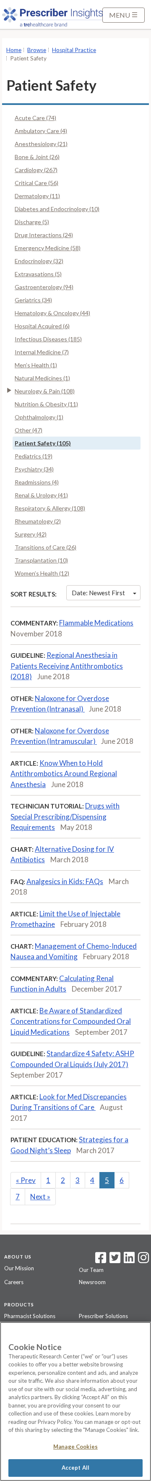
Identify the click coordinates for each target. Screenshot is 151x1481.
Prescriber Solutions (103, 1316)
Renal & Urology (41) (41, 495)
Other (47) (28, 430)
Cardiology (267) (36, 169)
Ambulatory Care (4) (41, 130)
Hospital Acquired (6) (42, 326)
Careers (13, 1282)
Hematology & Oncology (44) (52, 313)
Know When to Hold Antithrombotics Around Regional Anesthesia (63, 774)
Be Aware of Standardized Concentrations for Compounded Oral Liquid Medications (70, 1021)
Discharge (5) (32, 221)
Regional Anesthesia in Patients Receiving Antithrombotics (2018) (66, 666)
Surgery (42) (31, 534)
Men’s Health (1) (36, 365)
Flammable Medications (96, 622)
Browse (36, 50)
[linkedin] (129, 1260)
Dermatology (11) (37, 195)
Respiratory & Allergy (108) (50, 508)
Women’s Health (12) (42, 573)
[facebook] (100, 1260)
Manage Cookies (75, 1446)
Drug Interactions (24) (44, 234)
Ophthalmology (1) (39, 417)
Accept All (75, 1467)
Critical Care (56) (36, 182)
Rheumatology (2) (38, 521)
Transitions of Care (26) (45, 547)
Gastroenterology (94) (44, 286)
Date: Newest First (98, 593)
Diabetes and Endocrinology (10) (57, 208)
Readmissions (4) (37, 482)
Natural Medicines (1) (42, 378)
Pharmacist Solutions (29, 1316)
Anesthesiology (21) (41, 143)
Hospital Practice (74, 50)
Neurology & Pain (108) (45, 391)
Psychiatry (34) (34, 469)
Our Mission (19, 1268)
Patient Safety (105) (43, 443)
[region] (75, 1401)
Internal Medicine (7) (42, 352)
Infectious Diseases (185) (48, 339)
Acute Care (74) (35, 117)
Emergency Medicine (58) (48, 247)
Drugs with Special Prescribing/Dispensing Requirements (65, 816)
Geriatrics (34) (33, 300)
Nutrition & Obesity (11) (46, 404)
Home (13, 50)
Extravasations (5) (38, 273)
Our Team (91, 1269)
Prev (26, 1180)
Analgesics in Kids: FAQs (64, 881)
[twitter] (113, 1260)
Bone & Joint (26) (37, 156)
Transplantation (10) (41, 560)
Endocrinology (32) (39, 260)
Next (40, 1196)
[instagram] (143, 1260)
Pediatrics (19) (33, 456)
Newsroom (92, 1282)
